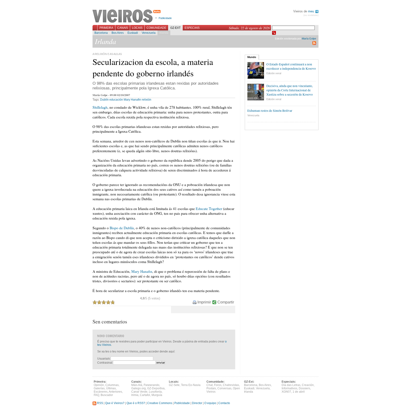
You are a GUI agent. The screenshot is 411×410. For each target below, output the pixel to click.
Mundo (251, 57)
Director (197, 403)
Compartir (225, 302)
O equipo (210, 403)
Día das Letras (291, 385)
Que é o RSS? (136, 403)
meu (311, 11)
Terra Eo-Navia (191, 385)
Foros (217, 385)
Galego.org (138, 388)
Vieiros (127, 16)
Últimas (111, 388)
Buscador (107, 395)
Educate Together (209, 208)
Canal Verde (139, 391)
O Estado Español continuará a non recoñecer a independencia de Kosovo (291, 66)
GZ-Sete (174, 385)
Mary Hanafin (132, 99)
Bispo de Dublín (122, 227)
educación (116, 99)
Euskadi (132, 32)
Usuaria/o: (104, 358)
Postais (211, 388)
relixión (146, 99)
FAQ (96, 395)
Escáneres (101, 391)
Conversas (224, 388)
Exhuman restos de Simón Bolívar (269, 110)
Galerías (99, 388)
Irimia (134, 395)
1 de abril (299, 391)
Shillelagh (100, 107)
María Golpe (309, 38)
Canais (122, 27)
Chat (209, 385)
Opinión (99, 385)
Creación (308, 385)
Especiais (192, 27)
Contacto (224, 403)
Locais (137, 27)
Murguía (157, 395)
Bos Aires (118, 32)
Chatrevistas (231, 385)
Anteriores (115, 391)
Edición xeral (273, 73)
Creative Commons (159, 403)
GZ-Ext (175, 27)
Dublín (104, 99)
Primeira (106, 27)
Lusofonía (155, 391)
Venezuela (149, 32)
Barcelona (101, 32)
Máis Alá (136, 385)
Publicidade (165, 18)
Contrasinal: (105, 362)
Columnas (112, 385)
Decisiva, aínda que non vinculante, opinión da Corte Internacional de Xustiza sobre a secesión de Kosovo (289, 90)
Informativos (289, 388)
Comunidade (156, 27)
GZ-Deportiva (156, 388)
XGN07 (286, 391)
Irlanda (163, 32)
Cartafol (145, 395)
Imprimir (204, 302)
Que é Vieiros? (114, 403)
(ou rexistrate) (310, 15)
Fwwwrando (151, 385)
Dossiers (304, 388)
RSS (99, 403)
